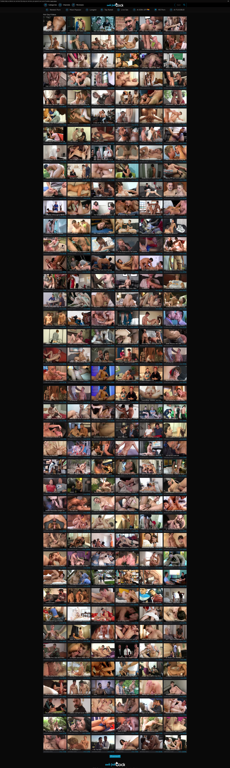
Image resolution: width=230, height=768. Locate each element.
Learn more (53, 1)
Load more (115, 756)
